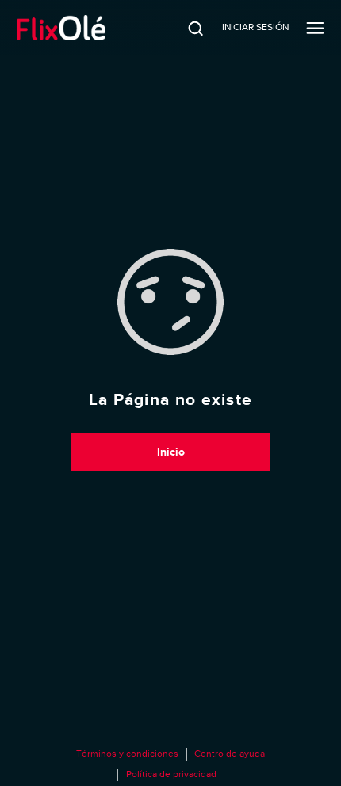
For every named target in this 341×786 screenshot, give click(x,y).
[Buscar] (185, 27)
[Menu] (315, 27)
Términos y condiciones (127, 753)
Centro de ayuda (229, 753)
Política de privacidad (171, 774)
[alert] (170, 399)
